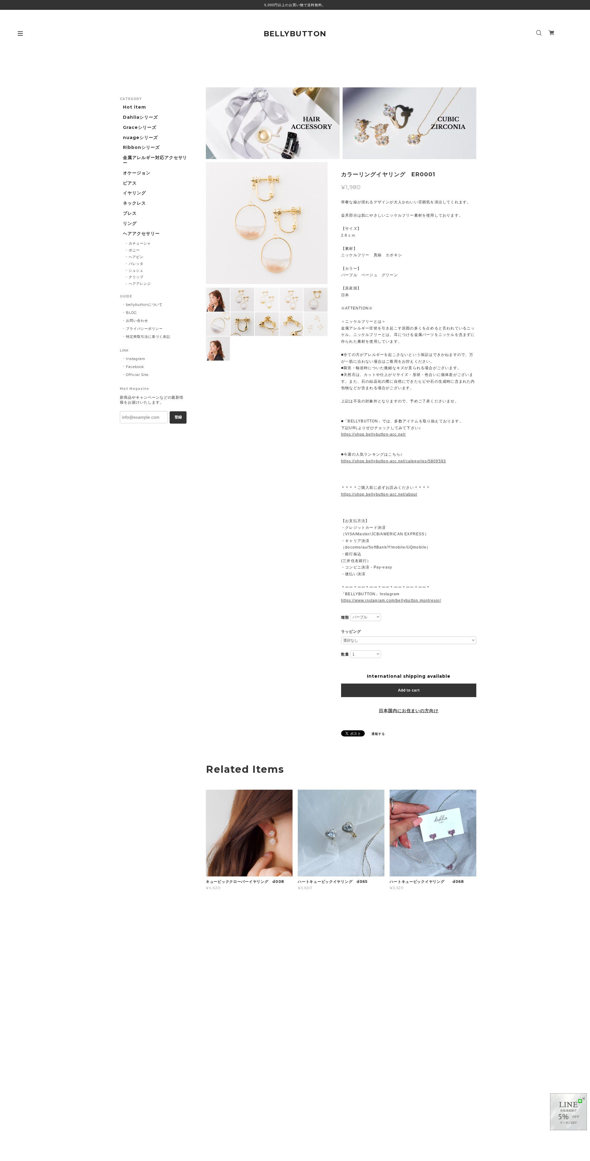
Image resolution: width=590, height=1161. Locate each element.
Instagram (135, 359)
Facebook (135, 367)
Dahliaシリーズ (140, 117)
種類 (345, 617)
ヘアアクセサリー (141, 233)
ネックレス (134, 203)
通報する (378, 734)
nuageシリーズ (140, 137)
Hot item (134, 107)
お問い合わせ (137, 320)
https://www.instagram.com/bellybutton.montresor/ (391, 600)
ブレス (130, 213)
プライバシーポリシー (144, 328)
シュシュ (136, 270)
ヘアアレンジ (140, 283)
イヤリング (134, 193)
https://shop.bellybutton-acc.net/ (373, 434)
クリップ (136, 277)
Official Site (137, 375)
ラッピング (351, 631)
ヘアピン (136, 257)
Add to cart (409, 690)
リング (130, 223)
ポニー (134, 250)
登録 (178, 417)
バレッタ (136, 263)
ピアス (130, 183)
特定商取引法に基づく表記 (148, 336)
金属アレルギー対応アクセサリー (155, 160)
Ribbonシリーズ (141, 147)
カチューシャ (140, 243)
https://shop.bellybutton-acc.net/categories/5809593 (393, 461)
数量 (345, 654)
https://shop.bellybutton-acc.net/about (379, 494)
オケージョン (137, 173)
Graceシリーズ (139, 127)
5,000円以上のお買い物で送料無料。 (294, 5)
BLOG (131, 312)
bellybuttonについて (144, 304)
